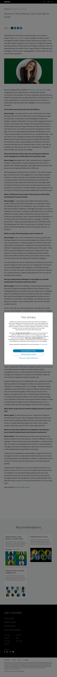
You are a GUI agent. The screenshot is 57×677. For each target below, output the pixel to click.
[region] (28, 338)
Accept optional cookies (28, 351)
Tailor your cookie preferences (28, 358)
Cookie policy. (44, 344)
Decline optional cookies (28, 354)
